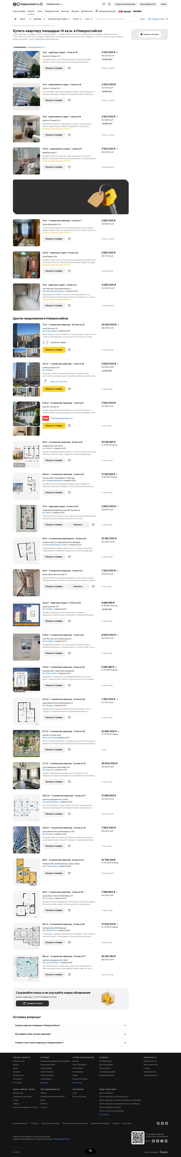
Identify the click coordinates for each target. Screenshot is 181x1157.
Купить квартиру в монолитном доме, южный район (120, 1100)
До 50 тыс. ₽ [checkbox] (40, 200)
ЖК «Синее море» (49, 331)
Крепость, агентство (58, 382)
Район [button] (142, 19)
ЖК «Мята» (46, 513)
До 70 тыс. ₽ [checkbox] (56, 200)
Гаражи (43, 1093)
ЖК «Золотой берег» (50, 802)
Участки (43, 1107)
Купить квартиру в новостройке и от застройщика (119, 1104)
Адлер (15, 1068)
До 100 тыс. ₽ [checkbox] (73, 200)
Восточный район (106, 1065)
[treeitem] (20, 11)
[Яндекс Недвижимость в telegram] (166, 1123)
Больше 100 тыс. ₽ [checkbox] (26, 208)
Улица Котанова (46, 1072)
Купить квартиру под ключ (110, 1107)
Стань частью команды (50, 1123)
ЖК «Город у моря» (50, 866)
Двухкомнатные (150, 1061)
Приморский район (107, 1075)
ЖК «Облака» (47, 370)
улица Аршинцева (49, 224)
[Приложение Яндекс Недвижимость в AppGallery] (161, 1141)
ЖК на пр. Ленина (49, 738)
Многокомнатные (151, 1065)
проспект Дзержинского (52, 799)
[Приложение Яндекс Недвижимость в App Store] (153, 1141)
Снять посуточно (79, 1097)
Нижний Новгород (79, 1079)
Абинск (16, 1065)
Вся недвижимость (20, 1123)
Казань (75, 1075)
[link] (163, 4)
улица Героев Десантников (53, 574)
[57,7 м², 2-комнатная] (27, 745)
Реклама (34, 1123)
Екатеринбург (78, 1072)
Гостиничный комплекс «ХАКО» (55, 545)
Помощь (115, 1123)
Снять (74, 1093)
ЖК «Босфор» (47, 705)
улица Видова (47, 256)
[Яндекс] (163, 1152)
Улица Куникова (46, 1075)
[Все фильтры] (15, 19)
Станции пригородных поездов (25, 1107)
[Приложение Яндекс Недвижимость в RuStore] (166, 1141)
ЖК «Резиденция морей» (52, 480)
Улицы (15, 1100)
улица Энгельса (48, 328)
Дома (42, 1100)
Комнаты (44, 1104)
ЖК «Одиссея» (48, 770)
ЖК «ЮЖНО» (47, 448)
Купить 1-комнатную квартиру (111, 1111)
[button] (109, 4)
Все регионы (18, 1093)
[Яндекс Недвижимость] (28, 4)
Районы (16, 1104)
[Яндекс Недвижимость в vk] (158, 1123)
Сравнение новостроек (22, 1097)
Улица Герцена (46, 1068)
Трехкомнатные (150, 1072)
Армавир (16, 1072)
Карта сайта (127, 1123)
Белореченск (18, 1075)
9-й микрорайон (105, 1061)
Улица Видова (45, 1079)
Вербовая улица (48, 153)
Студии (147, 1068)
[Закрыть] (167, 19)
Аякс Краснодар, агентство (62, 418)
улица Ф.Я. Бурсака (69, 510)
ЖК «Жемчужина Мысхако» (53, 291)
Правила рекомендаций (99, 1123)
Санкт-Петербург (79, 1065)
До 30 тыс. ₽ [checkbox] (24, 200)
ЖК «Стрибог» (48, 641)
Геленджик (17, 1079)
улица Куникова (48, 368)
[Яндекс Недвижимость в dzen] (162, 1123)
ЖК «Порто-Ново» (49, 673)
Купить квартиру (106, 1093)
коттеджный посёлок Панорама (67, 542)
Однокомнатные (150, 1075)
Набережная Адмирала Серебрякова (55, 1061)
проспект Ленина (49, 56)
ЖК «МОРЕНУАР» (49, 930)
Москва (75, 1061)
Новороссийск (48, 446)
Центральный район (107, 1072)
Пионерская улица (47, 1065)
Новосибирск (77, 1068)
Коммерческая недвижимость (52, 1097)
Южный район (105, 1068)
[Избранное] (104, 4)
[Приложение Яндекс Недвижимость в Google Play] (157, 1141)
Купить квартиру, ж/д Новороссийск (113, 1097)
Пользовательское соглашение (74, 1123)
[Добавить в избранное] (69, 68)
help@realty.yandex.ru (61, 1139)
